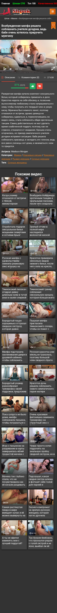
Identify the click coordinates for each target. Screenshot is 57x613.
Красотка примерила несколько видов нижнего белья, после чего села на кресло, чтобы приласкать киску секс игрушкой (41, 263)
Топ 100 (32, 3)
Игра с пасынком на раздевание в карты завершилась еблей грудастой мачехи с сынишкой (13, 450)
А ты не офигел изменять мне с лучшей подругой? (12, 540)
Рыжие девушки (21, 159)
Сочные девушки (40, 159)
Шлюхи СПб (19, 3)
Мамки (17, 155)
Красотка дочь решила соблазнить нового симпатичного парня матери (42, 387)
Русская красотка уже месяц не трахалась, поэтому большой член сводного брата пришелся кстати (42, 356)
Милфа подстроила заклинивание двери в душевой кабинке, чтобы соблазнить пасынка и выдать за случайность (14, 356)
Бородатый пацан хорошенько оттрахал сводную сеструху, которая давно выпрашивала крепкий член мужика (14, 325)
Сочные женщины (17, 162)
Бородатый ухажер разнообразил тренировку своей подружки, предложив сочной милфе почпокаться (14, 388)
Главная (5, 3)
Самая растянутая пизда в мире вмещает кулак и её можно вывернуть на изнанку (13, 512)
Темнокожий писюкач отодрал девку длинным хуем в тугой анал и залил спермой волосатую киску (14, 294)
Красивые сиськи (32, 155)
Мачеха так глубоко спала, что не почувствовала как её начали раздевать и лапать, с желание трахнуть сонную (13, 481)
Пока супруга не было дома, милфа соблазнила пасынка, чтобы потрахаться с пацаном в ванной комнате (14, 419)
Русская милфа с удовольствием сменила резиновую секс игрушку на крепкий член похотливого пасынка (14, 263)
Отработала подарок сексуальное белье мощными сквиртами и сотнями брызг (14, 230)
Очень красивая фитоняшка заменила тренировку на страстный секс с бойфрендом (42, 419)
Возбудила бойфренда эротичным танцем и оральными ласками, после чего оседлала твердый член (42, 200)
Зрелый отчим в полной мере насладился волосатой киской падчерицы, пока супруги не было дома (42, 231)
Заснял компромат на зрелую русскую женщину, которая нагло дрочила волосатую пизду (39, 512)
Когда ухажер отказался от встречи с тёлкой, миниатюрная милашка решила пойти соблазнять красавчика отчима (14, 200)
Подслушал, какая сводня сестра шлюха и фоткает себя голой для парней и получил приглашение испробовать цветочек (41, 481)
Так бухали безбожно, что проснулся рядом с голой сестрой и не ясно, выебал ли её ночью (41, 542)
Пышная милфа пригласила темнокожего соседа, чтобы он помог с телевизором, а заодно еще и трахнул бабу (42, 325)
